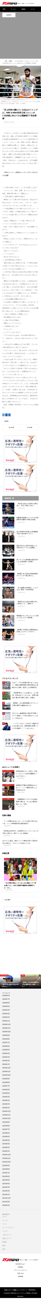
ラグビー (5, 1231)
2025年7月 (6, 1042)
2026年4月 (6, 1010)
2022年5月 (6, 1180)
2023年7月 (6, 1129)
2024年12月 (6, 1068)
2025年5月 (6, 1050)
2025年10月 (6, 1031)
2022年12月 (6, 1154)
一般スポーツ (6, 1235)
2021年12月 (6, 1198)
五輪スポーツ (6, 1238)
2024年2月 (6, 1104)
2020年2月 (6, 1205)
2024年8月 (6, 1082)
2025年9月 (6, 1035)
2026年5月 (6, 1006)
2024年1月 (6, 1108)
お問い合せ (20, 1273)
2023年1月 (6, 1151)
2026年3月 (6, 1013)
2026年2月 (6, 1017)
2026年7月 (6, 999)
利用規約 (20, 1267)
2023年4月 (6, 1140)
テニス (33, 9)
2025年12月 (6, 1024)
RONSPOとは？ (20, 1264)
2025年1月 (6, 1064)
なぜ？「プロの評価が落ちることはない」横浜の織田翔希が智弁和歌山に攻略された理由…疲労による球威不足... (25, 685)
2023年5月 (6, 1136)
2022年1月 (6, 1194)
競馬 (3, 1246)
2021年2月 (6, 1202)
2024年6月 (6, 1089)
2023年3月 (6, 1144)
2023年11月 (6, 1115)
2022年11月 (6, 1158)
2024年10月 (6, 1075)
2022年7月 (6, 1173)
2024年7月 (6, 1086)
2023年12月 (6, 1111)
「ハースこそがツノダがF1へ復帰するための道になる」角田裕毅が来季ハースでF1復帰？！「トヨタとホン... (25, 726)
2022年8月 (6, 1169)
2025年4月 (6, 1053)
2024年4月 (6, 1097)
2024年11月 (6, 1071)
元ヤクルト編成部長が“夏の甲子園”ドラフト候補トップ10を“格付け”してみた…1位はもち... (25, 715)
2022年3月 (6, 1187)
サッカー (13, 9)
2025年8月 (6, 1039)
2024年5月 (6, 1093)
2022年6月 (6, 1176)
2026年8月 (6, 995)
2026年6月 (6, 1003)
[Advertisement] (20, 38)
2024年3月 (6, 1100)
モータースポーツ (8, 1227)
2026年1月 (6, 1021)
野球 (4, 9)
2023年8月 (6, 1126)
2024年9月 (6, 1079)
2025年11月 (6, 1028)
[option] (10, 981)
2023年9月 (6, 1122)
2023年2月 (6, 1147)
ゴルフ (4, 1217)
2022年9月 (6, 1165)
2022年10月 (6, 1162)
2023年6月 (6, 1133)
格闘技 (23, 9)
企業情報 (20, 1276)
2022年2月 (6, 1191)
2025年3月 (6, 1057)
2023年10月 (6, 1118)
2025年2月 (6, 1060)
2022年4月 (6, 1183)
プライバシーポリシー (20, 1270)
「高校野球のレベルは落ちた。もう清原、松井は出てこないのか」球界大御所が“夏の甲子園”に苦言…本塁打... (25, 695)
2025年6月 (6, 1046)
